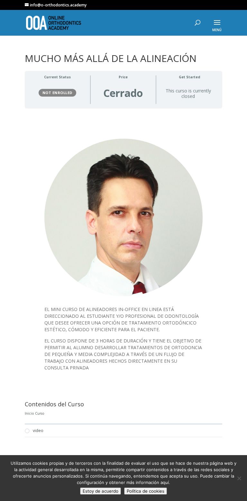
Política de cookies (145, 491)
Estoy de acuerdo (100, 491)
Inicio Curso (34, 413)
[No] (239, 478)
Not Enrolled (57, 92)
